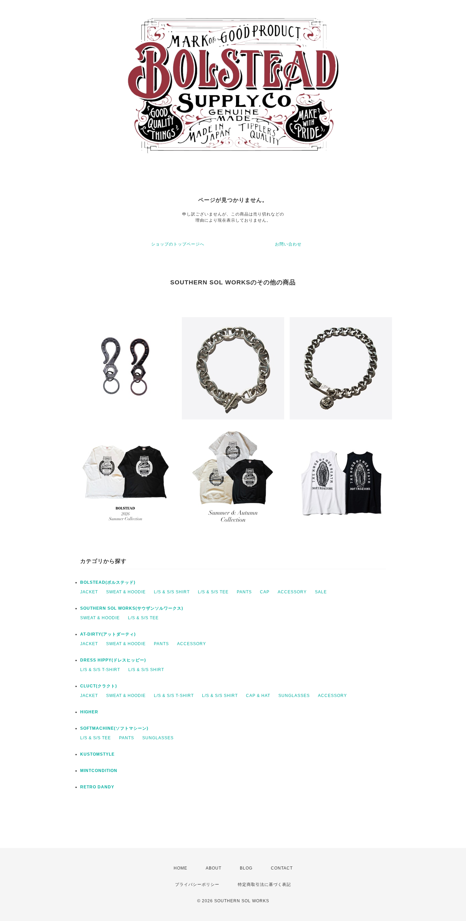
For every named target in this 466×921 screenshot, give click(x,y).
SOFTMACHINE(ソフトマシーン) (114, 728)
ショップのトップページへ (177, 244)
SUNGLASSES (294, 695)
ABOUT (213, 868)
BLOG (246, 868)
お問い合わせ (288, 244)
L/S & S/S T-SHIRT (100, 669)
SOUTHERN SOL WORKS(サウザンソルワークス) (131, 608)
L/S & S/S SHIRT (172, 592)
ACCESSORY (292, 592)
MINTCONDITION (98, 770)
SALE (321, 592)
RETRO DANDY (97, 787)
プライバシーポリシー (197, 884)
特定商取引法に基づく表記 (264, 884)
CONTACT (282, 868)
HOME (180, 868)
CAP (265, 592)
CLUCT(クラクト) (98, 686)
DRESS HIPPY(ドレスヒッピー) (113, 660)
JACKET (89, 592)
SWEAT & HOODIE (126, 592)
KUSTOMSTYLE (97, 754)
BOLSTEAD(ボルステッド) (107, 582)
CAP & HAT (258, 695)
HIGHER (89, 712)
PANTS (244, 592)
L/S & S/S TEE (213, 592)
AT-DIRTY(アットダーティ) (108, 634)
